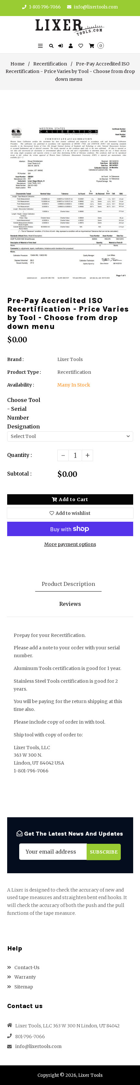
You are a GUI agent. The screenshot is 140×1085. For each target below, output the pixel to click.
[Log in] (61, 46)
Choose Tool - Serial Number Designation (23, 413)
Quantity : (19, 455)
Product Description (68, 584)
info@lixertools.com (96, 7)
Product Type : (24, 372)
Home (17, 64)
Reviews (70, 604)
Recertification (50, 64)
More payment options (70, 544)
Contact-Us (26, 967)
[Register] (71, 46)
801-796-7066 (30, 1037)
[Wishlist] (81, 46)
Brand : (15, 359)
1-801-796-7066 (44, 7)
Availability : (20, 385)
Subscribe (104, 852)
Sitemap (23, 987)
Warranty (24, 977)
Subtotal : (19, 473)
